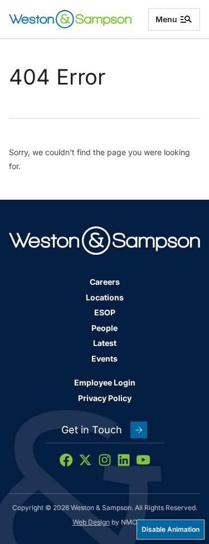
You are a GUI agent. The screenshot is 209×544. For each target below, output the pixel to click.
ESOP (104, 312)
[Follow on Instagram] (104, 460)
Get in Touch (91, 430)
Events (104, 358)
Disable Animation (171, 529)
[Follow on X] (85, 460)
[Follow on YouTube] (143, 460)
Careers (105, 281)
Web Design (91, 522)
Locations (105, 297)
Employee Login (104, 382)
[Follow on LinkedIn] (123, 460)
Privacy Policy (105, 398)
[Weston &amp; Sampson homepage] (70, 19)
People (104, 328)
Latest (104, 343)
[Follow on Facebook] (66, 460)
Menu (166, 19)
